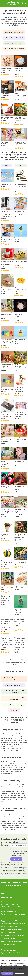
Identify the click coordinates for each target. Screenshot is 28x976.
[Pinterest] (18, 905)
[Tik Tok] (13, 906)
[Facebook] (3, 905)
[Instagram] (8, 905)
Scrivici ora (22, 914)
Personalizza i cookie (19, 973)
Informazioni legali (7, 897)
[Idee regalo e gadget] (13, 2)
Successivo (20, 659)
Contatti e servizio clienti (9, 911)
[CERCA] (23, 3)
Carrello (26, 3)
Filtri (7, 165)
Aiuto (3, 894)
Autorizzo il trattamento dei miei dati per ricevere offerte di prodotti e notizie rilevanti (19, 852)
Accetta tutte (7, 973)
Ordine (22, 165)
